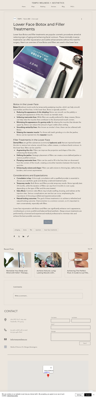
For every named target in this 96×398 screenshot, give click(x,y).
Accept (88, 395)
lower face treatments (50, 230)
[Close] (94, 395)
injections (38, 230)
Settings (79, 395)
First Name (54, 317)
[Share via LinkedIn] (23, 236)
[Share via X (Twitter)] (19, 236)
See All (90, 249)
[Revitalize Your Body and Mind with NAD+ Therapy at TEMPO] (17, 259)
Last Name (74, 317)
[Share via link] (28, 236)
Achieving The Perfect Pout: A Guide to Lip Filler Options (78, 272)
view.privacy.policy (12, 396)
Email (52, 324)
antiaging (17, 230)
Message (53, 331)
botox (25, 230)
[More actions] (81, 19)
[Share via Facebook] (14, 236)
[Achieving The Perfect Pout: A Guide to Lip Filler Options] (78, 259)
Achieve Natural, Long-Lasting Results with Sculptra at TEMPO (46, 272)
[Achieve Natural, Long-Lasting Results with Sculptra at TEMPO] (48, 259)
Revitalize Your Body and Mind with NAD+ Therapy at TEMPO (17, 272)
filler (31, 230)
